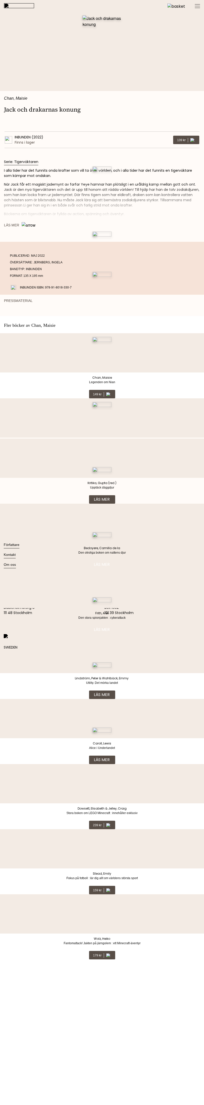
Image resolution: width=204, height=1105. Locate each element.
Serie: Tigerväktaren (21, 161)
